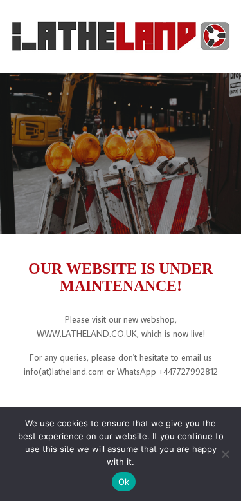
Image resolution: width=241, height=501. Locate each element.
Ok (124, 482)
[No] (225, 454)
